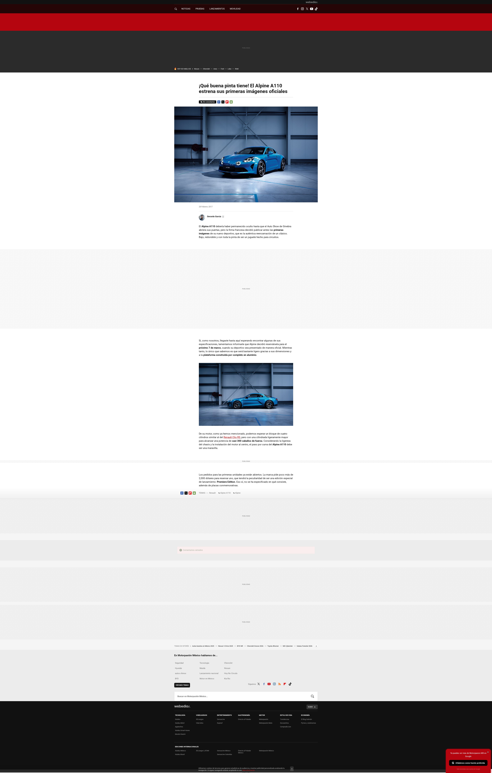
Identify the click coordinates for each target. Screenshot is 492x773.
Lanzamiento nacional (209, 673)
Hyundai (178, 668)
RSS (280, 684)
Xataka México (180, 751)
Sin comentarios (209, 102)
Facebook (297, 8)
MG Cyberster (288, 646)
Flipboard (227, 101)
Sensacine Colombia (224, 754)
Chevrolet (206, 69)
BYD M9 (240, 646)
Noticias (185, 9)
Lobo (229, 69)
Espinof (220, 723)
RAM (236, 69)
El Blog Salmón (306, 719)
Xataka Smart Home (182, 730)
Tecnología (204, 663)
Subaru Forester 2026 (304, 646)
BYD (177, 678)
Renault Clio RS (232, 437)
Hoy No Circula (230, 673)
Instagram (302, 8)
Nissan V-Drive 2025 (225, 646)
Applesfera (179, 727)
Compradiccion (285, 727)
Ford (222, 69)
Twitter (307, 8)
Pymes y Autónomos (308, 723)
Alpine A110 (225, 493)
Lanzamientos (217, 9)
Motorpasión (263, 719)
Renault (212, 493)
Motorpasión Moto (265, 723)
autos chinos (180, 673)
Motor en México (207, 678)
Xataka (177, 719)
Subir (310, 707)
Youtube (311, 8)
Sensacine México (223, 751)
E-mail (231, 101)
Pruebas (200, 9)
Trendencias (284, 719)
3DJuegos (199, 719)
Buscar (312, 696)
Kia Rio (227, 678)
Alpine (237, 493)
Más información (248, 770)
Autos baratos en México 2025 (203, 646)
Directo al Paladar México (244, 752)
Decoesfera (284, 723)
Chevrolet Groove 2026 (255, 646)
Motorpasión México (266, 751)
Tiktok (316, 8)
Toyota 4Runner (273, 646)
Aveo (215, 69)
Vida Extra (199, 723)
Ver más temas (182, 685)
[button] (215, 216)
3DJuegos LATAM (202, 751)
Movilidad (235, 9)
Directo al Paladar (244, 719)
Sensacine (221, 719)
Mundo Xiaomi (180, 734)
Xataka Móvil (179, 723)
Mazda (202, 668)
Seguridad (179, 663)
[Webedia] (312, 2)
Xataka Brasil (180, 754)
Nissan (196, 69)
